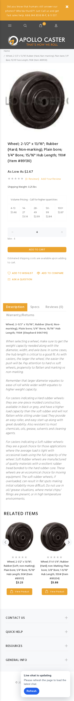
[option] (37, 100)
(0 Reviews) (32, 179)
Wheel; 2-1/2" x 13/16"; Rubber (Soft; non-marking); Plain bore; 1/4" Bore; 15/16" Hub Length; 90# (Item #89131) (19, 570)
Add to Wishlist (22, 273)
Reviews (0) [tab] (54, 307)
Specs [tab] (34, 307)
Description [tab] (15, 307)
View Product (21, 592)
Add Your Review (51, 179)
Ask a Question (22, 279)
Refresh (32, 690)
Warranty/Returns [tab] (20, 315)
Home (7, 51)
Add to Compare (53, 273)
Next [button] (64, 100)
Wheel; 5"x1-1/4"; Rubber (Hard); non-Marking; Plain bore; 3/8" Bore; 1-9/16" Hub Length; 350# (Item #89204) (54, 570)
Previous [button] (9, 100)
